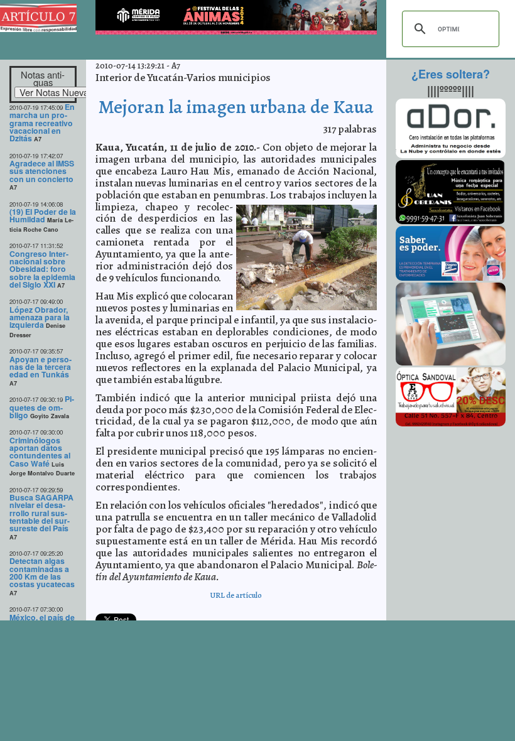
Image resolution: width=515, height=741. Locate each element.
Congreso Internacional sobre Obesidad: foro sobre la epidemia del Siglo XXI (42, 269)
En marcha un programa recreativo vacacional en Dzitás (42, 122)
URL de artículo (236, 595)
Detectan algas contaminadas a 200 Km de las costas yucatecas (42, 572)
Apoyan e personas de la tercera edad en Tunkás (40, 367)
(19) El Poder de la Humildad (42, 215)
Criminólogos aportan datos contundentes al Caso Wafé (39, 452)
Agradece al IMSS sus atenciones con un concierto (41, 171)
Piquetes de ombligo (41, 407)
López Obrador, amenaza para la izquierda (39, 317)
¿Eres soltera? (450, 74)
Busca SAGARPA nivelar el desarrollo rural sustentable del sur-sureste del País (41, 513)
